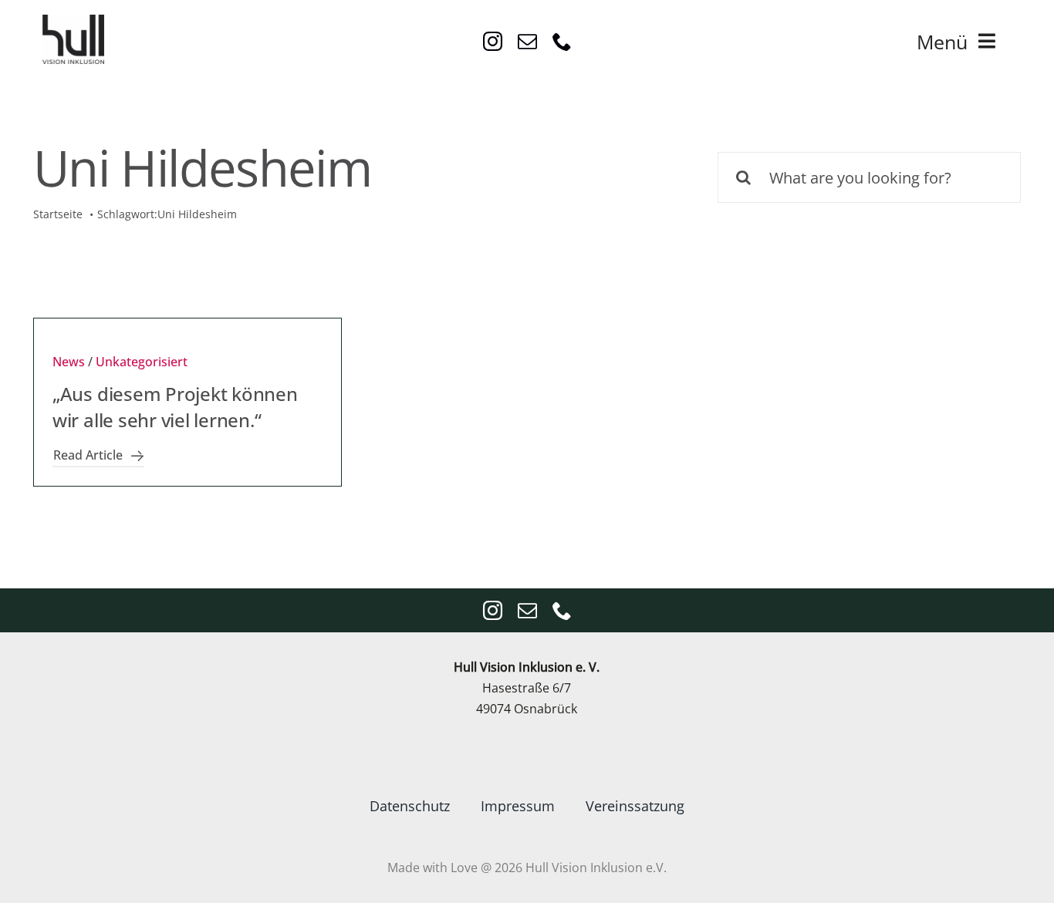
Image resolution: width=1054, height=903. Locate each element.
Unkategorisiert (141, 361)
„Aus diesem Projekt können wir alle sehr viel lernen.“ (175, 407)
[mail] (527, 41)
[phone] (562, 41)
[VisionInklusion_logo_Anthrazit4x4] (73, 20)
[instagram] (492, 41)
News (68, 361)
